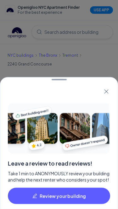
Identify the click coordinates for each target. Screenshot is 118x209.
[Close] (106, 91)
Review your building (63, 195)
